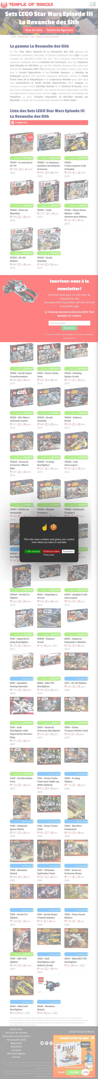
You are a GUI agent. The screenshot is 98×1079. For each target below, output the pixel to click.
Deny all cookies (52, 551)
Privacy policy (49, 555)
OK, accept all (33, 551)
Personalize (68, 551)
